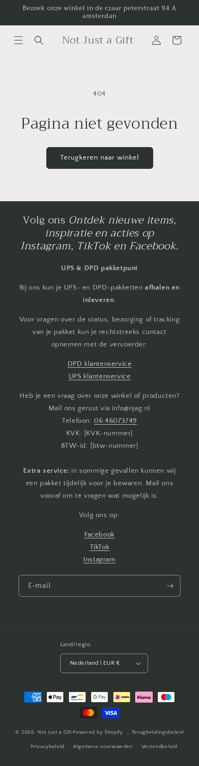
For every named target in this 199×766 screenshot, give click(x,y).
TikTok (100, 547)
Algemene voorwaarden (103, 746)
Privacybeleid (47, 746)
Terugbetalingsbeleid (158, 732)
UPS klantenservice (99, 376)
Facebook (99, 534)
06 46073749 (115, 421)
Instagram (99, 559)
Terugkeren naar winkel (99, 157)
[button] (18, 40)
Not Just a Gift (54, 732)
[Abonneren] (170, 586)
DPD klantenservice (100, 364)
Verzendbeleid (159, 746)
